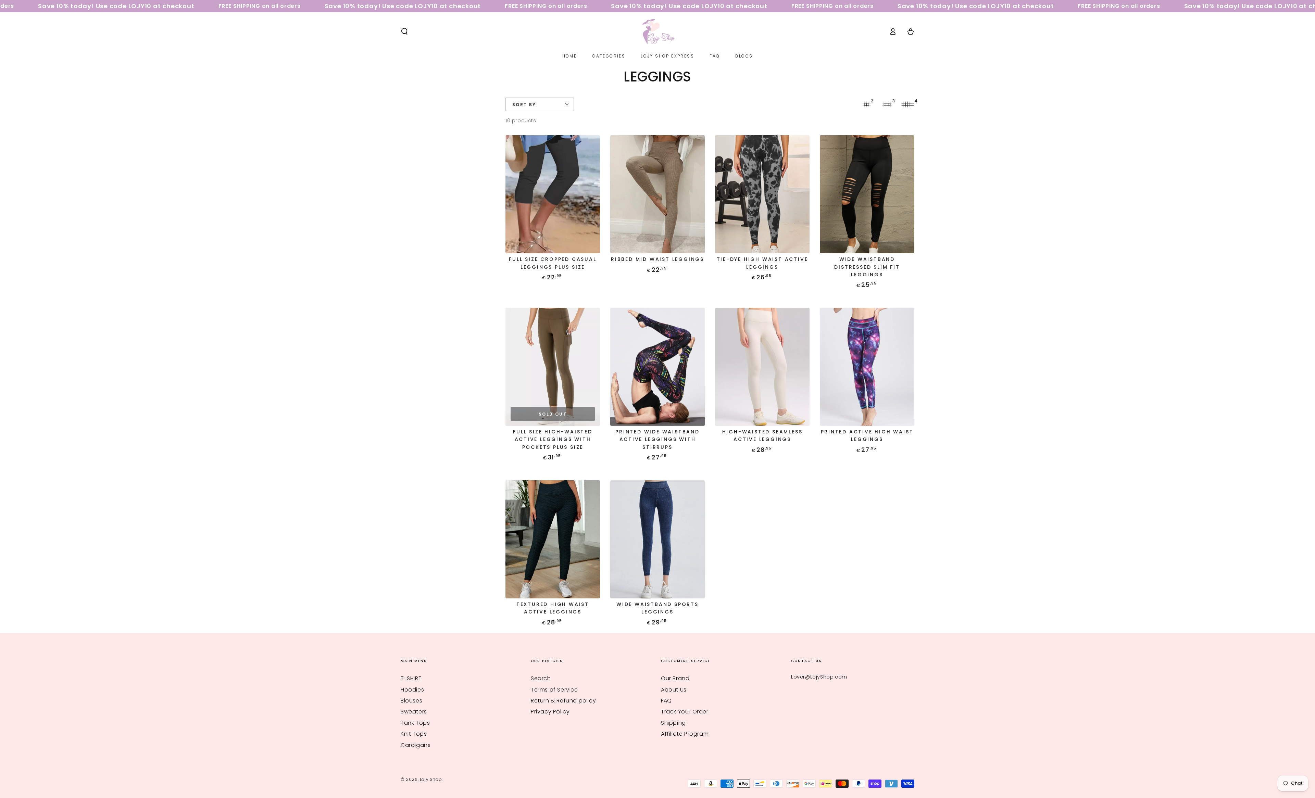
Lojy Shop (431, 779)
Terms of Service (554, 690)
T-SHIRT (411, 678)
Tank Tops (415, 723)
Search (541, 678)
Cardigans (415, 745)
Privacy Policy (550, 711)
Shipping (673, 723)
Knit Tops (414, 734)
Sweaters (414, 711)
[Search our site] (404, 31)
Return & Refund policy (563, 701)
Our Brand (675, 678)
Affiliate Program (685, 734)
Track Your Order (685, 711)
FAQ (666, 701)
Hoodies (412, 690)
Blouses (411, 701)
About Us (674, 690)
